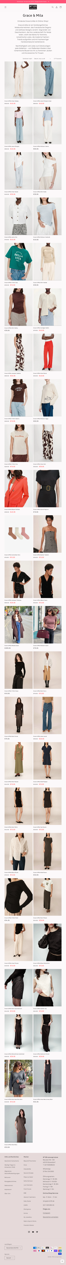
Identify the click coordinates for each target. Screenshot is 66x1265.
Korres (26, 1213)
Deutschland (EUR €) (12, 1248)
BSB (25, 1193)
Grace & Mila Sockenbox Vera (12, 555)
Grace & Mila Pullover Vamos (41, 146)
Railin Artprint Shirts (30, 1221)
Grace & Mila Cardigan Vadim (41, 328)
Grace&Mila (27, 1169)
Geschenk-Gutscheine (12, 1161)
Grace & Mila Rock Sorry (39, 691)
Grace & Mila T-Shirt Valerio (12, 418)
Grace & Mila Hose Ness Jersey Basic (43, 1099)
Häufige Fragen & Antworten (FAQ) (10, 1166)
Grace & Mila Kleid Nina (11, 1144)
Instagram (46, 1213)
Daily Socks (27, 1201)
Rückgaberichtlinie (10, 1181)
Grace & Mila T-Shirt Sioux (11, 691)
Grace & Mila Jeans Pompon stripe (42, 101)
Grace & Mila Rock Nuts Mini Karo (13, 1099)
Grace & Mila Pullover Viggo (40, 418)
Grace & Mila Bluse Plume (11, 872)
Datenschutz (9, 1185)
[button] (5, 7)
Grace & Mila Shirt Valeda (40, 282)
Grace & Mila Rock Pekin (11, 827)
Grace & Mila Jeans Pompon (12, 146)
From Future (27, 1189)
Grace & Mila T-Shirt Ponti (11, 918)
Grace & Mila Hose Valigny (12, 101)
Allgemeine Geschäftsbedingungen (12, 1172)
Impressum (8, 1189)
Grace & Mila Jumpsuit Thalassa (13, 600)
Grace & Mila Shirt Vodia (39, 191)
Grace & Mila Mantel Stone (12, 645)
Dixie (25, 1165)
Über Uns (7, 1193)
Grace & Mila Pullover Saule (40, 645)
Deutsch (8, 1258)
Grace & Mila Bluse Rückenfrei (41, 963)
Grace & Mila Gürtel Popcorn (41, 509)
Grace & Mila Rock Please (40, 918)
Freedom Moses (29, 1225)
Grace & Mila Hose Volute (11, 191)
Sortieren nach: (27, 58)
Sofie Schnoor (28, 1181)
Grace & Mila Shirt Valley (11, 328)
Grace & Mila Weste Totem (40, 600)
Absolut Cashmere (29, 1197)
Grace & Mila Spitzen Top (40, 1008)
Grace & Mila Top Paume (39, 827)
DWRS (26, 1205)
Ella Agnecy (27, 1209)
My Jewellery (28, 1217)
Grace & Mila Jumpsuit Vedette (13, 373)
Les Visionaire (28, 1185)
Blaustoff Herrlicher (30, 1161)
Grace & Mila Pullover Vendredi (41, 237)
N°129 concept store (57, 1256)
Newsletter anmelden (50, 1217)
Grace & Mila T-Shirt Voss (11, 282)
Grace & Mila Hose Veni (39, 464)
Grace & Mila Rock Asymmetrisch (13, 1008)
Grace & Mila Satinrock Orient (41, 1054)
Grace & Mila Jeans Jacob (40, 736)
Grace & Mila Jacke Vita (11, 237)
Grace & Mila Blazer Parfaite (12, 509)
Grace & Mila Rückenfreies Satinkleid (14, 1054)
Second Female (28, 1173)
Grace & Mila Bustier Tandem (41, 555)
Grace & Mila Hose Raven (40, 373)
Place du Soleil (28, 1177)
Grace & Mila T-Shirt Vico (11, 464)
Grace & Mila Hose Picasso (12, 963)
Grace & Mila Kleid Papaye (40, 781)
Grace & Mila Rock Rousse (11, 781)
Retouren (8, 1177)
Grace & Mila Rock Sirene (11, 736)
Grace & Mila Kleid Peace (40, 872)
